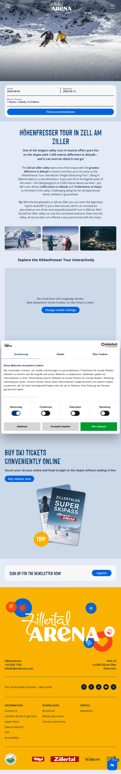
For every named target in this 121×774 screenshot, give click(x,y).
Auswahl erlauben (60, 426)
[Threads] (113, 687)
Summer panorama (54, 721)
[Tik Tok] (98, 687)
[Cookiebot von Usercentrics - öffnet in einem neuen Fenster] (103, 345)
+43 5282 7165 (13, 664)
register (101, 573)
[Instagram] (84, 687)
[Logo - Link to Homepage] (60, 6)
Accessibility (12, 737)
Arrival (10, 88)
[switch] (45, 413)
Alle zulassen (99, 426)
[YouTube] (106, 687)
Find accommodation (60, 112)
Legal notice (12, 721)
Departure (67, 88)
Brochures (48, 711)
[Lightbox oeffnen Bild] (23, 238)
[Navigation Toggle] (112, 6)
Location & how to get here (21, 716)
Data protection (14, 727)
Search (8, 6)
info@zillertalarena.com (19, 668)
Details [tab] (60, 354)
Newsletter (86, 711)
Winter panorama (52, 716)
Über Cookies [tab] (100, 354)
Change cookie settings (60, 310)
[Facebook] (91, 687)
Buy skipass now (19, 479)
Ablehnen (22, 426)
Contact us (11, 711)
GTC (7, 732)
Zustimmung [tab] (21, 354)
